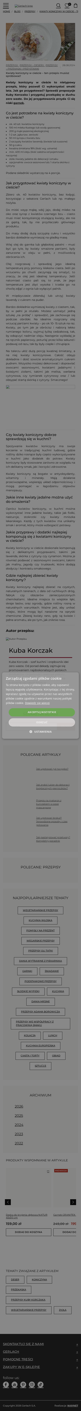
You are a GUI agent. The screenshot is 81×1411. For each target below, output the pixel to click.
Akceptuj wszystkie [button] (42, 712)
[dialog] (40, 705)
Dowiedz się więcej (37, 703)
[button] (40, 731)
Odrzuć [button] (41, 722)
